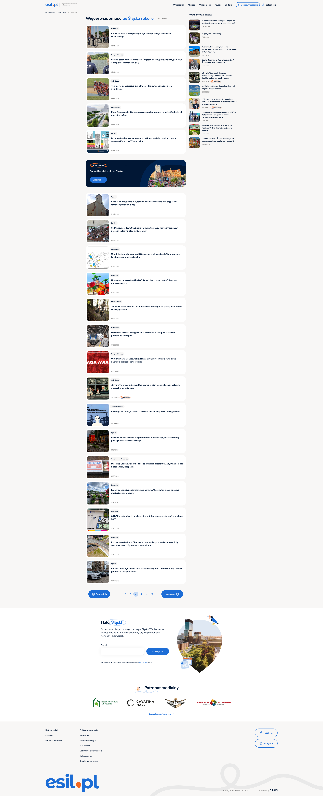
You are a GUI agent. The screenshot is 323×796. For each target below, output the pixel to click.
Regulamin (84, 735)
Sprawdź (97, 179)
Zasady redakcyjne (88, 740)
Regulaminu (143, 662)
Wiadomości (205, 5)
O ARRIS (49, 735)
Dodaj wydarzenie (249, 5)
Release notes (86, 756)
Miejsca (191, 5)
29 (152, 594)
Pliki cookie (85, 745)
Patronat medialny (53, 740)
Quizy (218, 5)
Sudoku (228, 5)
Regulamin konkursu (89, 761)
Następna (170, 594)
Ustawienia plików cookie (91, 751)
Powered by (264, 790)
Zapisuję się (157, 651)
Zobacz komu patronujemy (160, 714)
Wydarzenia (178, 5)
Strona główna (50, 12)
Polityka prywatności (89, 730)
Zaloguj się (271, 5)
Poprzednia (101, 594)
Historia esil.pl (51, 730)
